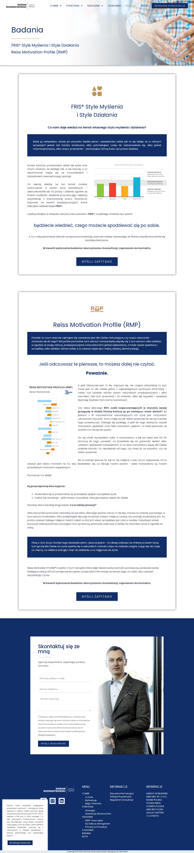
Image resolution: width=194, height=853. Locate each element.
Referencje (91, 800)
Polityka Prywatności (47, 735)
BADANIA (131, 5)
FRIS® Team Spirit (94, 820)
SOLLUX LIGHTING (155, 812)
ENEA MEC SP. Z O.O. (156, 796)
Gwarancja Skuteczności (98, 813)
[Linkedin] (62, 801)
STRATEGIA (72, 5)
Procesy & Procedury (96, 826)
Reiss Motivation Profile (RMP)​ (39, 52)
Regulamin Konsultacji (121, 799)
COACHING (114, 5)
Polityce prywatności (32, 830)
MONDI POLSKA (154, 799)
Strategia (90, 810)
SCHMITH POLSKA (155, 806)
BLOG (144, 5)
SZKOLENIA (93, 5)
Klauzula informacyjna (122, 793)
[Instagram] (53, 801)
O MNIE (54, 5)
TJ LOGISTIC (152, 815)
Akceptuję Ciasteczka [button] (20, 842)
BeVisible (123, 851)
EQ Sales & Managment (97, 823)
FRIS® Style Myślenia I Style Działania (45, 45)
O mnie (89, 797)
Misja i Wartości (93, 803)
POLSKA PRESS (153, 803)
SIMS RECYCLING (154, 809)
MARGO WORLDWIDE (157, 793)
